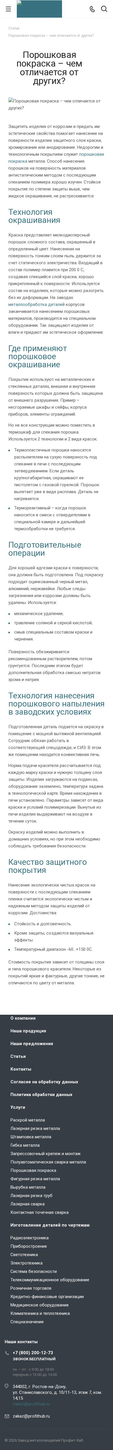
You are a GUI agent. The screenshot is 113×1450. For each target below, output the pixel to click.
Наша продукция (28, 1031)
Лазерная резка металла (35, 1128)
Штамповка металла (30, 1136)
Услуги (17, 1107)
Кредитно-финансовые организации (47, 1296)
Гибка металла (25, 1145)
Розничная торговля (30, 1288)
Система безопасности (33, 1271)
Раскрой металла (27, 1120)
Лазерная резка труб (31, 1195)
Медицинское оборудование (39, 1305)
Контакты (20, 1069)
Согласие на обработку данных (44, 1081)
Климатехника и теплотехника (40, 1313)
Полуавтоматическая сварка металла (48, 1162)
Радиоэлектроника (29, 1237)
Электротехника (26, 1263)
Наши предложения (31, 1043)
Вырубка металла (27, 1187)
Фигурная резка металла (35, 1178)
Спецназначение (27, 1321)
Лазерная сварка (27, 1204)
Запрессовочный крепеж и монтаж (45, 1153)
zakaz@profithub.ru (31, 1404)
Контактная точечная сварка (39, 1212)
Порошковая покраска (33, 1170)
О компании (23, 1018)
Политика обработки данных (41, 1094)
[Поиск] (104, 9)
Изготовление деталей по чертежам (50, 1225)
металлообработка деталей (36, 304)
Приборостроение (28, 1246)
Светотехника (24, 1254)
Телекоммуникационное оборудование (49, 1279)
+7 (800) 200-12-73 (33, 1352)
